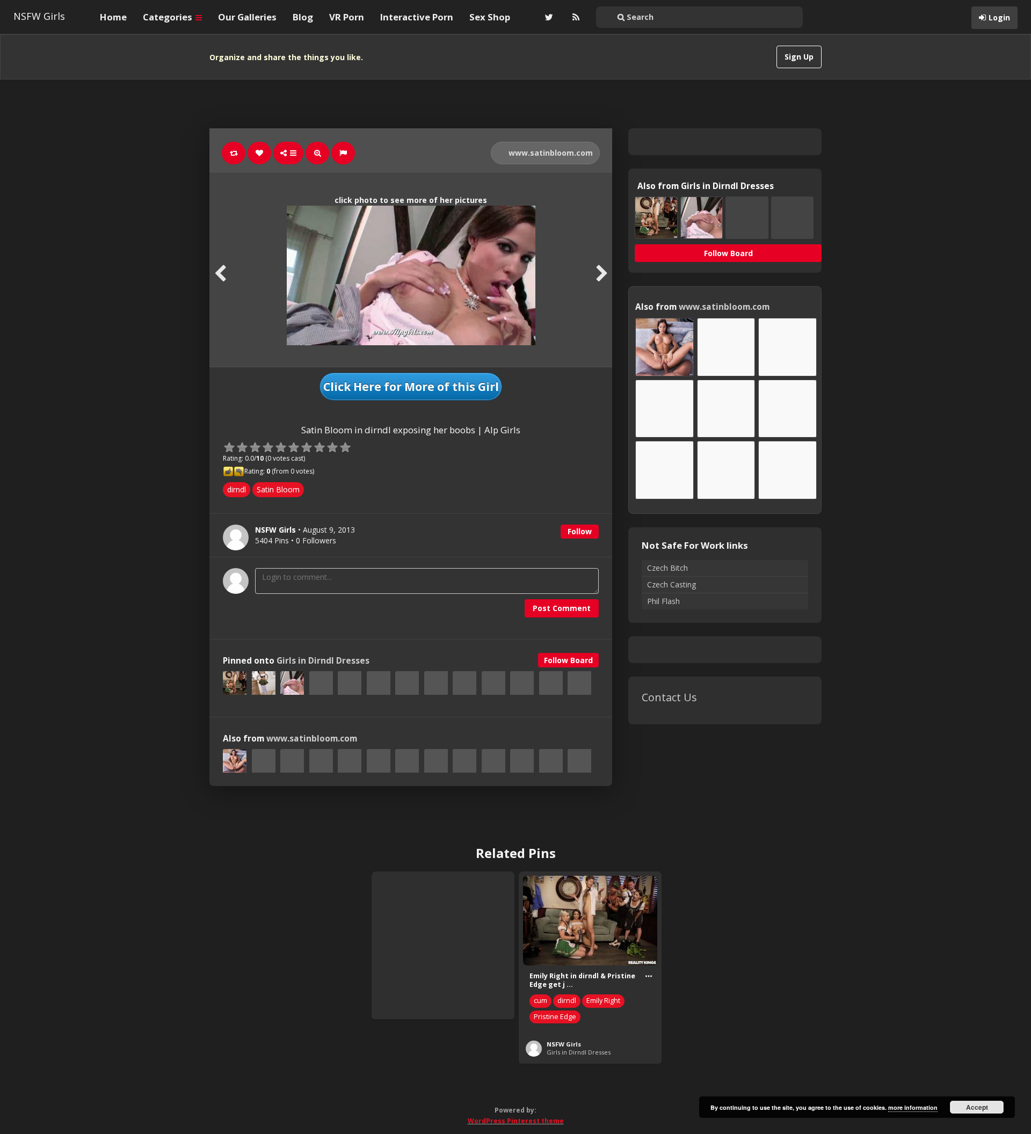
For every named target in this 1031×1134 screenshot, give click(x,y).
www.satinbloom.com (549, 153)
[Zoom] (317, 153)
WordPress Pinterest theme (516, 1120)
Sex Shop (489, 17)
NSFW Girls (39, 16)
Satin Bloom (278, 489)
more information (913, 1107)
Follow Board (568, 660)
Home (113, 17)
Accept (977, 1107)
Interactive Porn (416, 17)
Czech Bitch (667, 568)
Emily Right (603, 1000)
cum (540, 1000)
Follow (580, 531)
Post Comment (562, 608)
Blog (303, 17)
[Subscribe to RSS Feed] (574, 17)
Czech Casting (671, 584)
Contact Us (669, 697)
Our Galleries (247, 17)
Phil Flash (663, 601)
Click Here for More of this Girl (411, 386)
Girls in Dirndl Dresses (323, 660)
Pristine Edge (555, 1016)
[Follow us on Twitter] (547, 17)
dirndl (236, 489)
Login (999, 17)
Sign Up (799, 57)
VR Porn (346, 17)
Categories (168, 17)
